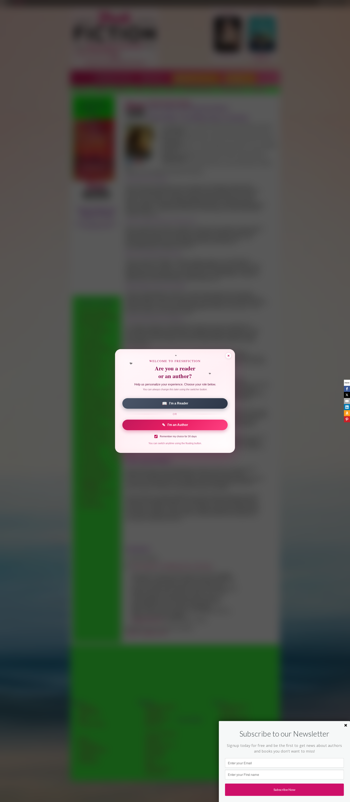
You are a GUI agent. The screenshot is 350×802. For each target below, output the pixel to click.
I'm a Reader (175, 403)
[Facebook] (347, 389)
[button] (284, 734)
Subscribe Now (284, 789)
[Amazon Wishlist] (347, 413)
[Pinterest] (347, 419)
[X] (347, 395)
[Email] (347, 401)
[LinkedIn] (347, 407)
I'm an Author (175, 425)
